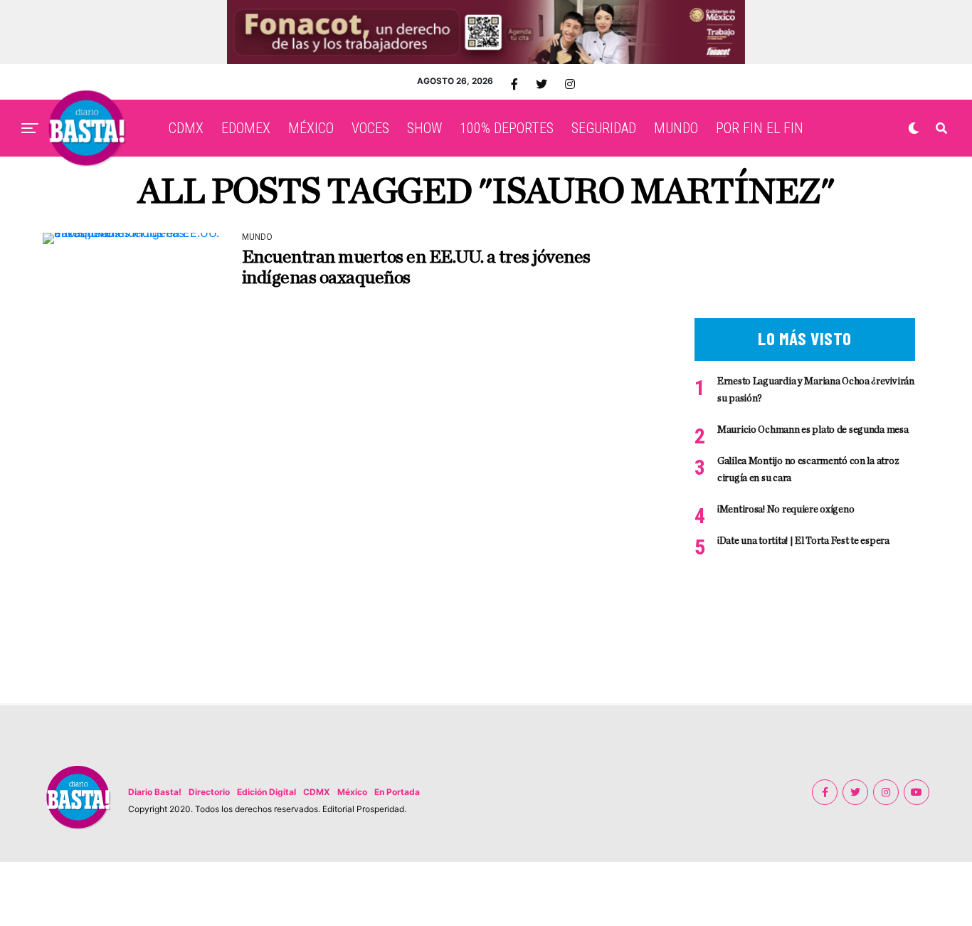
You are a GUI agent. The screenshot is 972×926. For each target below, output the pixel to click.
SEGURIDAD (603, 128)
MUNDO (676, 128)
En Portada (397, 791)
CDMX (186, 128)
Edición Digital (266, 791)
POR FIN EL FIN (759, 128)
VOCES (370, 128)
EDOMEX (245, 128)
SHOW (424, 128)
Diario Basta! (154, 791)
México (352, 791)
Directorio (209, 791)
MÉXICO (311, 128)
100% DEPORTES (507, 128)
